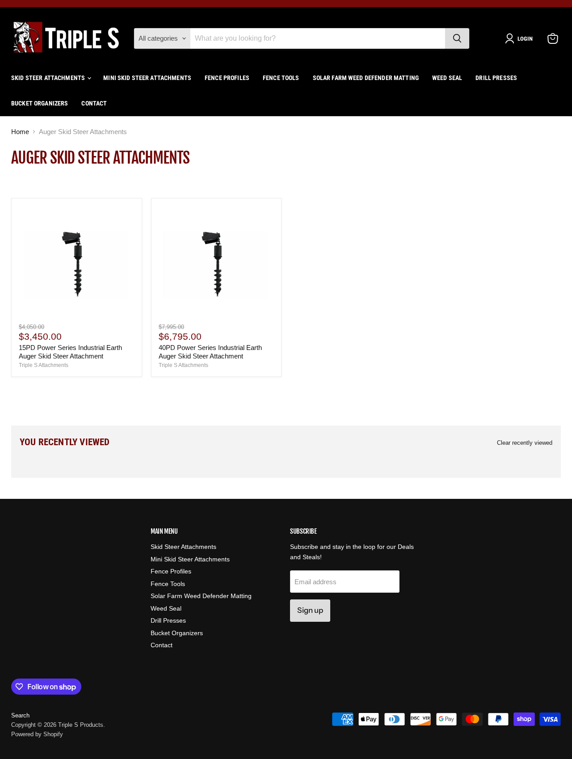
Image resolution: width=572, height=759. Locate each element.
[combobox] (214, 430)
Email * (209, 383)
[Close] (397, 251)
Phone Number (221, 416)
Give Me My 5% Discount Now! (286, 459)
